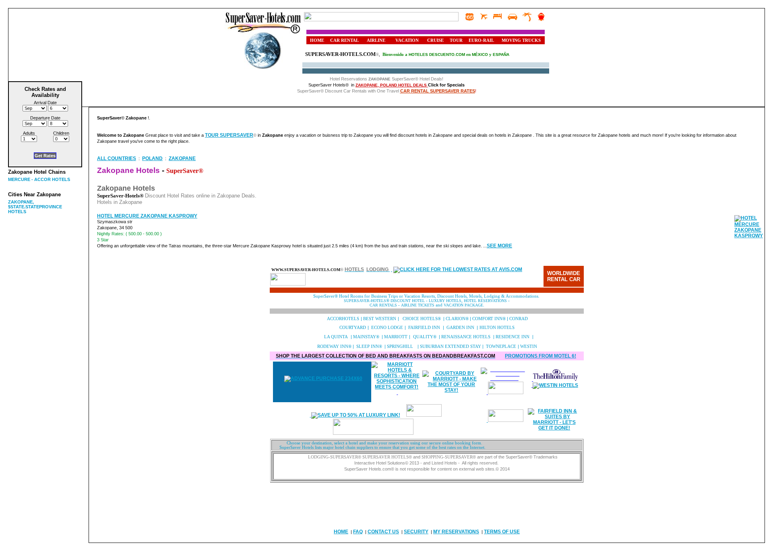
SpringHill (400, 346)
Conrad (518, 319)
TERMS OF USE (502, 532)
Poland (152, 158)
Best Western (379, 319)
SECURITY (416, 532)
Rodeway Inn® (334, 346)
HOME (317, 40)
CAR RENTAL (344, 40)
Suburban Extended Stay (450, 346)
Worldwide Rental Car (563, 276)
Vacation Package (463, 305)
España (501, 54)
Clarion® (457, 319)
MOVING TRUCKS (521, 40)
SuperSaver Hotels (385, 457)
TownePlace (501, 346)
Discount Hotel (407, 300)
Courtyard (352, 327)
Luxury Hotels (445, 300)
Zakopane (182, 158)
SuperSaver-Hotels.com (340, 54)
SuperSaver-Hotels (365, 300)
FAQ (358, 532)
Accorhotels (343, 319)
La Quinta (336, 337)
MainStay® (366, 337)
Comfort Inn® (489, 319)
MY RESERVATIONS (456, 532)
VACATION (407, 40)
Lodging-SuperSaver (333, 457)
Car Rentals (383, 305)
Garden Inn (460, 327)
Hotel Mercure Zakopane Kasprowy (147, 216)
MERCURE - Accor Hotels (39, 179)
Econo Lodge (387, 327)
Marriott (395, 337)
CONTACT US (383, 532)
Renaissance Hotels (465, 337)
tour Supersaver (229, 135)
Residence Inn (512, 337)
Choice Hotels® (422, 319)
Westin (528, 346)
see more (499, 246)
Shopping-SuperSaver (447, 457)
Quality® (424, 337)
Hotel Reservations (485, 300)
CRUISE (435, 40)
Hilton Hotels (497, 327)
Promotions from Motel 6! (540, 356)
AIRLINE (376, 40)
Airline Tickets (418, 305)
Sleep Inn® (369, 346)
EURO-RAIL (481, 40)
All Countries (116, 158)
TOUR (456, 40)
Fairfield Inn (424, 327)
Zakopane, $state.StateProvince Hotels (35, 206)
